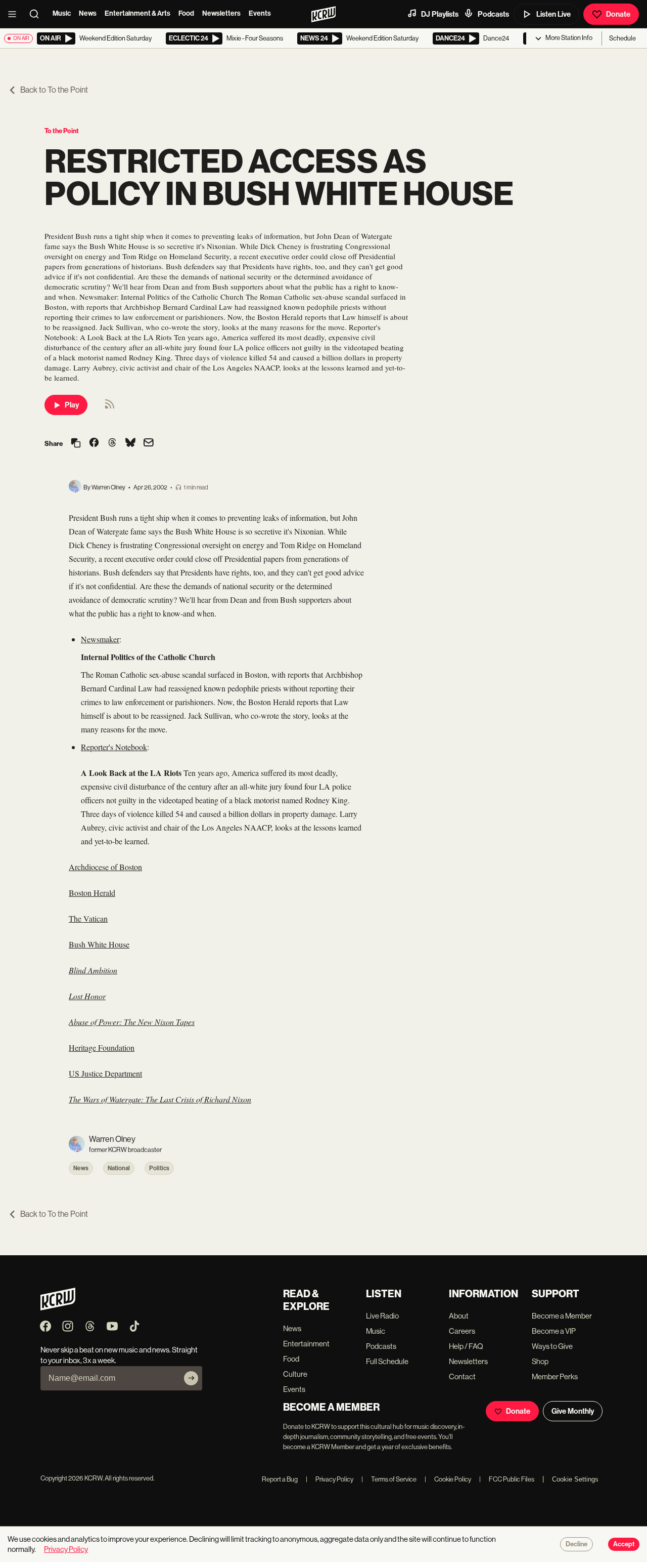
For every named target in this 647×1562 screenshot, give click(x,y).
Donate (618, 14)
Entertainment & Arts (137, 13)
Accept (623, 1544)
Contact (462, 1376)
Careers (462, 1331)
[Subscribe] (191, 1378)
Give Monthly (572, 1411)
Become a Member (562, 1315)
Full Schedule (387, 1361)
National (119, 1168)
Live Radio (382, 1315)
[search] (37, 14)
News (88, 13)
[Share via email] (149, 443)
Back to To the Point (54, 90)
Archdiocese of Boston (105, 866)
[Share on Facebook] (94, 443)
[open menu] (15, 14)
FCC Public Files (506, 1479)
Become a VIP (554, 1331)
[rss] (110, 407)
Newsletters (221, 13)
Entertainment (306, 1343)
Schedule (622, 38)
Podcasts (493, 14)
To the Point (61, 131)
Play (72, 404)
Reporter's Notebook (114, 747)
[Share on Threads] (112, 443)
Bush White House (99, 944)
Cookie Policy (448, 1479)
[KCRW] (57, 1307)
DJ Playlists (439, 14)
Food (186, 13)
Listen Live (553, 14)
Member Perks (555, 1376)
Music (62, 13)
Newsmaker (100, 639)
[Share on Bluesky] (130, 443)
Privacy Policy (329, 1479)
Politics (159, 1168)
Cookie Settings (575, 1479)
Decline (576, 1544)
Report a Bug (280, 1479)
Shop (540, 1361)
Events (260, 13)
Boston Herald (92, 892)
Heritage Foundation (101, 1047)
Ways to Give (552, 1346)
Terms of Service (389, 1479)
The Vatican (88, 918)
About (459, 1315)
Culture (295, 1374)
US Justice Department (105, 1073)
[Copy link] (76, 443)
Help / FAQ (466, 1346)
